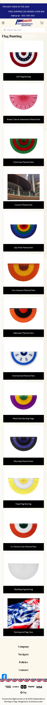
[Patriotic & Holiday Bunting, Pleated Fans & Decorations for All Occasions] (24, 22)
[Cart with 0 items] (42, 22)
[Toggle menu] (5, 22)
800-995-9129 (28, 15)
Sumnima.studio (36, 701)
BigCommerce (19, 699)
